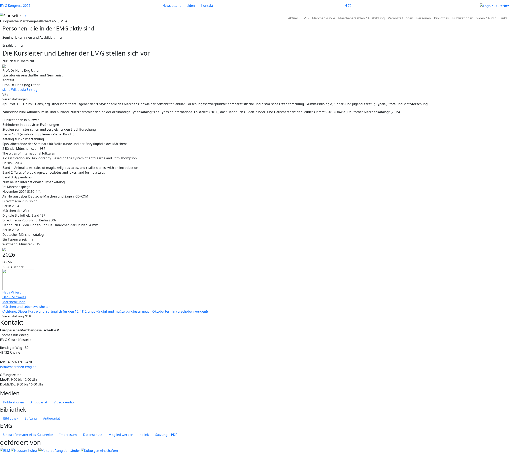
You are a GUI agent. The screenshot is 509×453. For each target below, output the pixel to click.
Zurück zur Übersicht (18, 61)
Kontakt (207, 5)
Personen (423, 18)
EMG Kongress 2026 (15, 5)
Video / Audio (486, 18)
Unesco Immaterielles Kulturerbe (28, 434)
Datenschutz (92, 434)
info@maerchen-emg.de (18, 367)
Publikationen (462, 18)
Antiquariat (38, 402)
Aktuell (293, 18)
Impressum (68, 434)
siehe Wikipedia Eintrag (20, 89)
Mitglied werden (121, 434)
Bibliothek (441, 18)
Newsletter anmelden (178, 5)
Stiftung (31, 418)
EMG (305, 18)
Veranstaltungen (400, 18)
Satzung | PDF (166, 434)
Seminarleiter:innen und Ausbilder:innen (32, 37)
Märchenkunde (323, 18)
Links (503, 18)
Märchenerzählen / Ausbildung (361, 18)
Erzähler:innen (13, 45)
